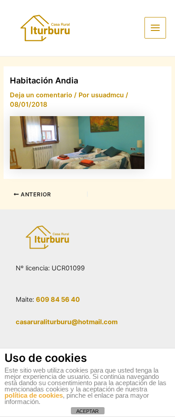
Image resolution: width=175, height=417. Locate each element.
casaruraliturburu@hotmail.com (67, 322)
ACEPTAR (87, 411)
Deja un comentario (41, 95)
